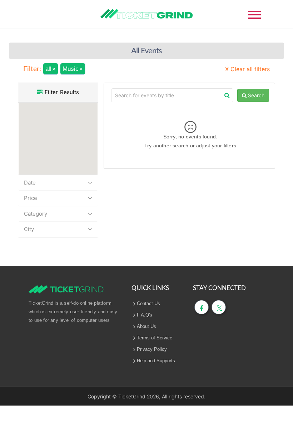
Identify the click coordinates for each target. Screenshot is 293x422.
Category (35, 213)
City (29, 229)
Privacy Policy (152, 349)
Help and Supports (156, 360)
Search (255, 95)
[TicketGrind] (146, 14)
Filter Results (61, 92)
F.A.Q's (144, 315)
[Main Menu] (254, 14)
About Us (146, 326)
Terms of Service (154, 337)
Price (30, 198)
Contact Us (148, 303)
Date (30, 182)
